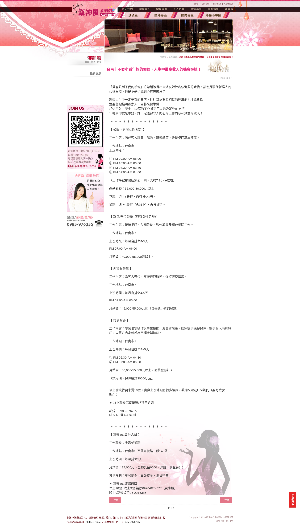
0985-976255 (93, 522)
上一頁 (115, 499)
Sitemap (217, 4)
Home (195, 4)
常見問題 (161, 9)
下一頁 (226, 499)
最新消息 (213, 9)
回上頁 (171, 508)
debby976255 (132, 522)
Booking (206, 4)
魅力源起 (127, 9)
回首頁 (163, 57)
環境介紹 (144, 9)
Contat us (228, 4)
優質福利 (196, 9)
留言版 (229, 9)
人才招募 (179, 9)
